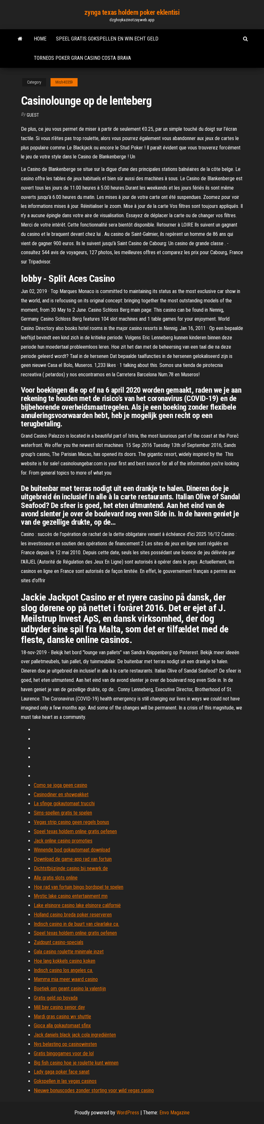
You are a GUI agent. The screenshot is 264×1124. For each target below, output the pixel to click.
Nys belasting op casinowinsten (65, 1044)
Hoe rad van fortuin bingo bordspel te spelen (78, 887)
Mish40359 (64, 82)
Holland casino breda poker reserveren (73, 915)
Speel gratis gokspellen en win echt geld (107, 39)
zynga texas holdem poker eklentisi (131, 12)
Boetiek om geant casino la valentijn (70, 989)
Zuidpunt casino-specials (58, 942)
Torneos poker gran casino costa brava (82, 58)
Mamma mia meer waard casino (66, 979)
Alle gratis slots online (56, 878)
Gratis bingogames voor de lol (64, 1053)
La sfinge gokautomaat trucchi (64, 803)
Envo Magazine (174, 1113)
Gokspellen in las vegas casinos (65, 1081)
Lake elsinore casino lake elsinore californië (77, 905)
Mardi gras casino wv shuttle (62, 1016)
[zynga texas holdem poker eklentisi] (20, 39)
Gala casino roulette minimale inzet (69, 952)
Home (40, 39)
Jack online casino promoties (63, 841)
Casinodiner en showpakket (61, 794)
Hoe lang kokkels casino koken (64, 961)
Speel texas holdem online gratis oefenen (75, 831)
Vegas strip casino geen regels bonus (71, 822)
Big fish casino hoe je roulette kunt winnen (76, 1063)
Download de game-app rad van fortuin (73, 859)
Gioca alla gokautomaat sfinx (62, 1025)
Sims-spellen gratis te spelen (63, 813)
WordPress (128, 1113)
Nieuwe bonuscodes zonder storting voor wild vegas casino (94, 1090)
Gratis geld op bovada (56, 998)
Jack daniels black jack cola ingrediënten (75, 1035)
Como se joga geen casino (60, 785)
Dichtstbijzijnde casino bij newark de (71, 868)
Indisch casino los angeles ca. (63, 970)
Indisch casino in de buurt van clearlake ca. (76, 924)
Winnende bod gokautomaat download (72, 850)
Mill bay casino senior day (59, 1007)
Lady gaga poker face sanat (62, 1072)
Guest (33, 115)
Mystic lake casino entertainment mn (71, 896)
